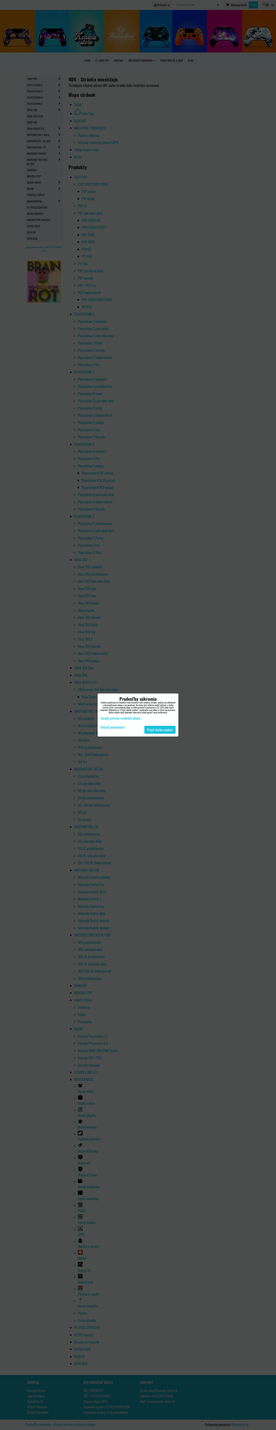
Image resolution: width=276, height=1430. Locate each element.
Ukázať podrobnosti (112, 727)
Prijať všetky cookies (160, 729)
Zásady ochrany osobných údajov (120, 718)
